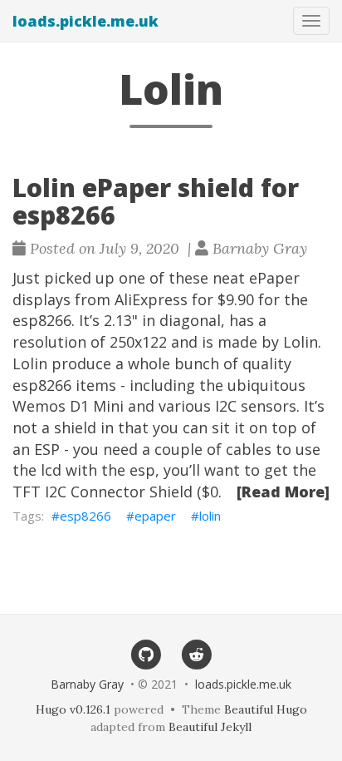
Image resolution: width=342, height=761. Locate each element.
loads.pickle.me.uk (85, 21)
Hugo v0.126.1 (73, 709)
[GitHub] (145, 653)
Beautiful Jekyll (210, 726)
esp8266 (85, 515)
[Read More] (283, 492)
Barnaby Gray (87, 684)
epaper (155, 515)
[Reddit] (196, 653)
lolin (210, 515)
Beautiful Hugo (265, 709)
